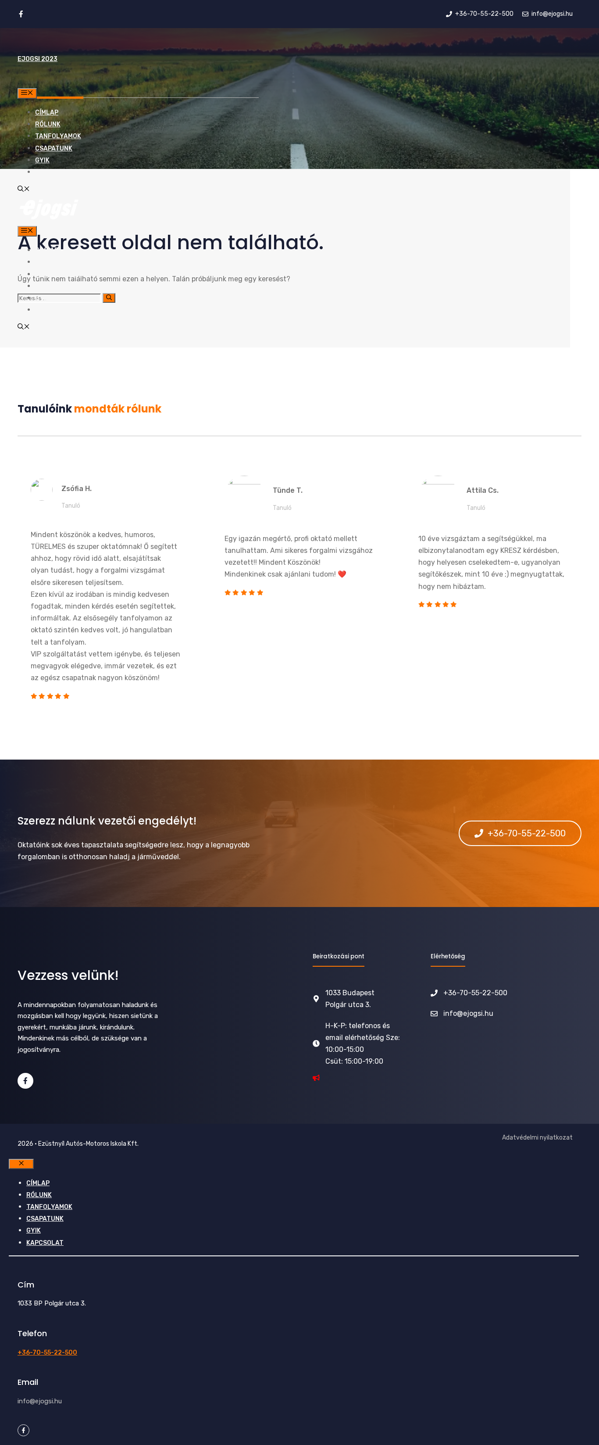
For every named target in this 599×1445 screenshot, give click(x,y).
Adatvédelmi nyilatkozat (537, 1137)
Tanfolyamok (58, 136)
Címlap (46, 112)
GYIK (42, 160)
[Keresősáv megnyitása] (24, 190)
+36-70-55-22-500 (47, 1352)
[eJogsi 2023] (49, 219)
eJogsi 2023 (37, 59)
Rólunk (48, 124)
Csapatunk (53, 148)
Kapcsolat (53, 172)
